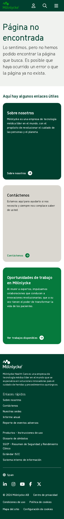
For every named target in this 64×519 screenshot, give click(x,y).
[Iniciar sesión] (33, 6)
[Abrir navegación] (56, 5)
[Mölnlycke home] (11, 6)
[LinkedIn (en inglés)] (5, 484)
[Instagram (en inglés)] (13, 484)
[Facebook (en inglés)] (30, 484)
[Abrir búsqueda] (45, 5)
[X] (39, 484)
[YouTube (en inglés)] (22, 484)
